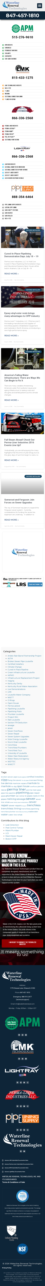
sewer (10, 728)
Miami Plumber (12, 830)
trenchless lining (11, 808)
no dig (13, 786)
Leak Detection (12, 825)
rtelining (11, 799)
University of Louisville (17, 753)
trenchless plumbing (22, 811)
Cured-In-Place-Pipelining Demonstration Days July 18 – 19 (21, 255)
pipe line (4, 793)
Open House (13, 703)
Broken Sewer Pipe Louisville (20, 661)
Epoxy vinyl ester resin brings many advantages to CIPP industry (22, 314)
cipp (4, 780)
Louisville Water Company (19, 695)
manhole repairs (20, 783)
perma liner (16, 789)
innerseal (33, 780)
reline (21, 796)
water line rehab (15, 815)
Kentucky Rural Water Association (22, 686)
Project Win (13, 717)
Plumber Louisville (16, 714)
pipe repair (34, 793)
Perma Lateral (14, 706)
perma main (31, 790)
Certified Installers (16, 664)
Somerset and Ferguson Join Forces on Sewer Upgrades (19, 501)
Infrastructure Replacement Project (24, 678)
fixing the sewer (14, 780)
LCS (7, 833)
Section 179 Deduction (17, 723)
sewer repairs (15, 805)
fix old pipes (25, 780)
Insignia (11, 681)
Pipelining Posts (15, 711)
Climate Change (15, 667)
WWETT (11, 764)
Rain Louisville (14, 720)
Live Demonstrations (16, 689)
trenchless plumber (8, 811)
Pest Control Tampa (14, 828)
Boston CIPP (10, 839)
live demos (6, 783)
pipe (39, 790)
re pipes (28, 796)
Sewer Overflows (15, 731)
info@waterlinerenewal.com (25, 1004)
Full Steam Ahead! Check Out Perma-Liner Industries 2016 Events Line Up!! (19, 442)
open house (23, 786)
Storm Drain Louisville (17, 742)
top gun (24, 806)
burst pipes (22, 777)
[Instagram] (27, 1082)
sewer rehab (13, 802)
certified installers (35, 777)
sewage (11, 725)
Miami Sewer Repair (14, 836)
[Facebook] (19, 1035)
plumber (10, 796)
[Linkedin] (22, 1035)
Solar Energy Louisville (17, 739)
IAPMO (11, 675)
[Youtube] (26, 1035)
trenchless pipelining (30, 809)
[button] (39, 5)
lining (40, 780)
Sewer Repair (13, 734)
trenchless (12, 745)
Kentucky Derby (15, 684)
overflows (33, 786)
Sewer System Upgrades (18, 737)
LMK (9, 692)
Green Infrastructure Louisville (21, 672)
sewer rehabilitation (23, 802)
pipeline (12, 793)
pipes (3, 796)
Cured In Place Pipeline (18, 670)
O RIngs (11, 700)
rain (17, 796)
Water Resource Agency (18, 759)
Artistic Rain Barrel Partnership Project (24, 656)
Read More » (11, 274)
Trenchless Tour (15, 750)
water (4, 814)
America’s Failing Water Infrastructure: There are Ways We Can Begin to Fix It (22, 378)
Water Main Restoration (18, 756)
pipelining (22, 792)
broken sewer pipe (9, 777)
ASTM (10, 659)
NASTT (11, 697)
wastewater (33, 812)
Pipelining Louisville (16, 709)
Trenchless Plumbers (17, 748)
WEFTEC (12, 762)
